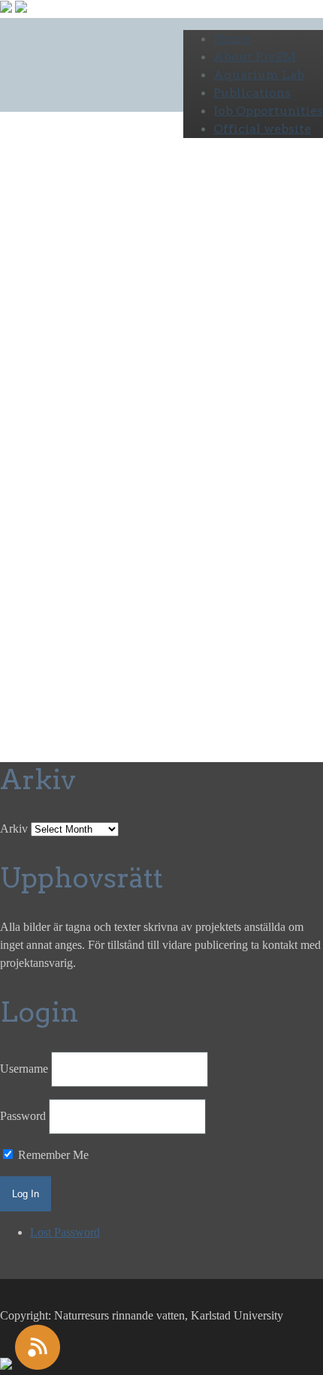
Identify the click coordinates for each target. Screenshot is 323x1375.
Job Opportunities (268, 111)
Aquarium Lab (258, 75)
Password (23, 1115)
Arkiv (14, 828)
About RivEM (254, 57)
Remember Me (52, 1154)
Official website (262, 129)
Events (16, 460)
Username (24, 1068)
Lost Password (65, 1232)
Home (232, 39)
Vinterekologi (70, 460)
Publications (252, 93)
